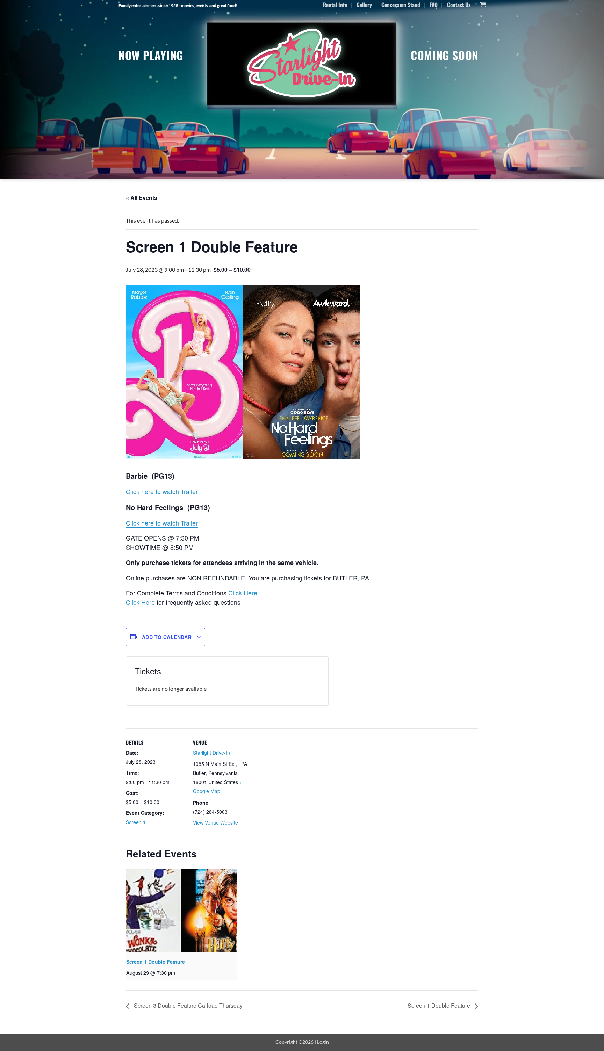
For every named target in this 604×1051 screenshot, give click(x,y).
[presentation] (181, 910)
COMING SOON (445, 55)
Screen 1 (136, 822)
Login (323, 1042)
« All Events (141, 198)
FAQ (434, 4)
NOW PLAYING (151, 55)
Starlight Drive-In (211, 752)
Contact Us (459, 4)
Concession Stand (400, 4)
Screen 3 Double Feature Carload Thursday (187, 1005)
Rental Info (335, 4)
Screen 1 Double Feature (155, 961)
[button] (483, 5)
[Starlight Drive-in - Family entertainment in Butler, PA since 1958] (302, 63)
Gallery (364, 4)
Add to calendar (167, 636)
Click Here (242, 592)
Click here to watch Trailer (162, 491)
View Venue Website (215, 822)
